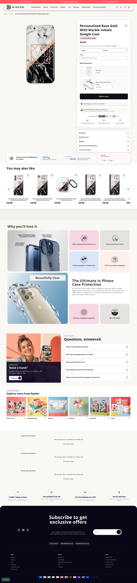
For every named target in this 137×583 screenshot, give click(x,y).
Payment (13, 564)
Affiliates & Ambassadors (65, 562)
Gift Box (98, 70)
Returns (13, 557)
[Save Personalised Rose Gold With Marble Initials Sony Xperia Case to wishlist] (52, 175)
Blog (59, 564)
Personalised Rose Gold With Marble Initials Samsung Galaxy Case (18, 199)
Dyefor (96, 577)
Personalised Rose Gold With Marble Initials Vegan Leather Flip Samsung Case (114, 199)
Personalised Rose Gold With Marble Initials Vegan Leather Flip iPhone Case (90, 199)
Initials (81, 54)
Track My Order (15, 567)
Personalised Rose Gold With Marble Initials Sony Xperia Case (43, 199)
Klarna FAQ (109, 557)
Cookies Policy (110, 564)
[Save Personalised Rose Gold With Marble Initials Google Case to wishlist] (126, 25)
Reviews (60, 567)
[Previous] (9, 189)
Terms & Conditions (111, 559)
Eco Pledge (61, 559)
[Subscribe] (119, 532)
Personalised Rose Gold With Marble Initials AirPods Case (66, 199)
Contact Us (14, 569)
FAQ (12, 562)
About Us (61, 557)
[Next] (128, 189)
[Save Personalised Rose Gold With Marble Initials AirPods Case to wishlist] (76, 175)
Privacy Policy (110, 562)
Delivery (13, 559)
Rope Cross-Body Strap (103, 82)
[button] (36, 7)
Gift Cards (108, 567)
